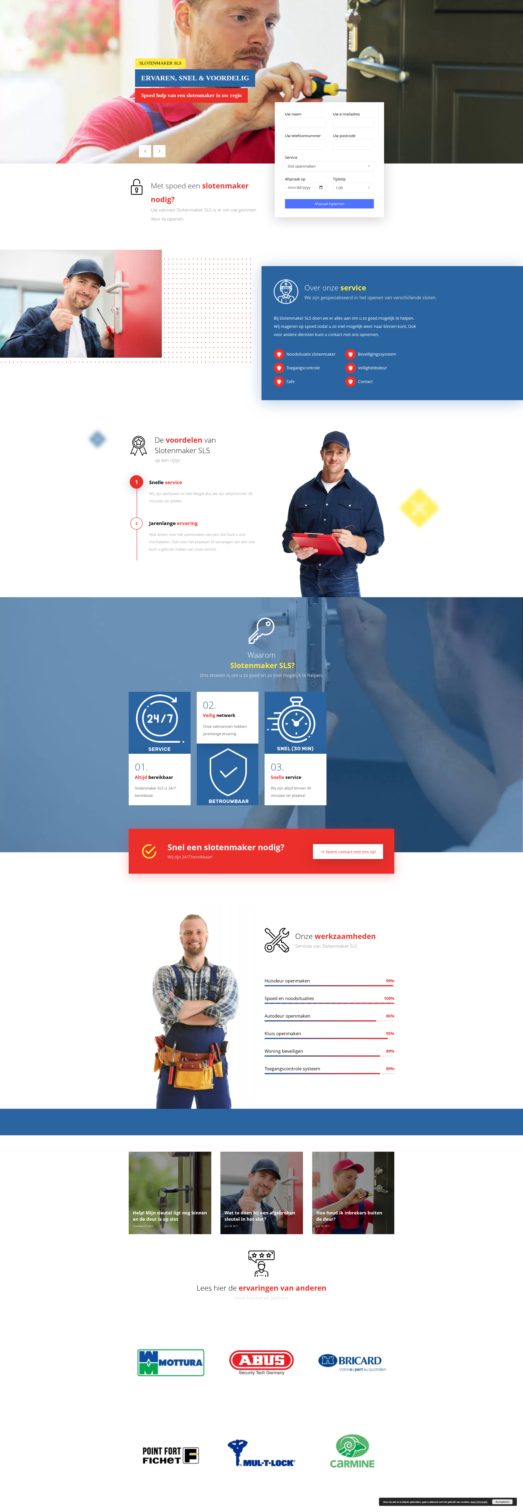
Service (291, 157)
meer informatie (478, 1501)
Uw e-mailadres (346, 114)
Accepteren (502, 1502)
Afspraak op (295, 179)
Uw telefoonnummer (303, 135)
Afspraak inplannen (329, 204)
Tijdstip (339, 179)
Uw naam (293, 114)
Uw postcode (344, 135)
